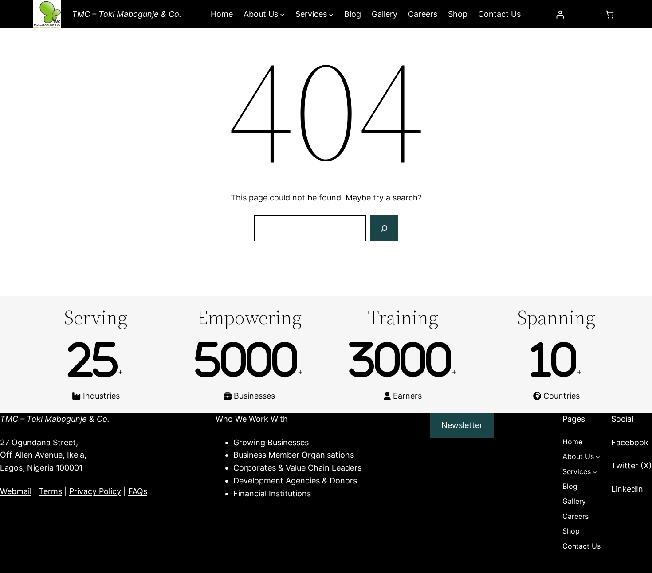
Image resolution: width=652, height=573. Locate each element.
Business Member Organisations (293, 454)
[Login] (560, 14)
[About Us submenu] (282, 14)
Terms (50, 491)
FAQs (137, 491)
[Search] (384, 228)
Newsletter (462, 425)
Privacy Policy (95, 491)
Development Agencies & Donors (295, 480)
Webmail (15, 491)
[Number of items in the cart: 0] (610, 14)
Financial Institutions (272, 493)
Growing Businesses (271, 442)
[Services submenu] (331, 14)
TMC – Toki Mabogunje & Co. (126, 14)
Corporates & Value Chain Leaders (297, 467)
